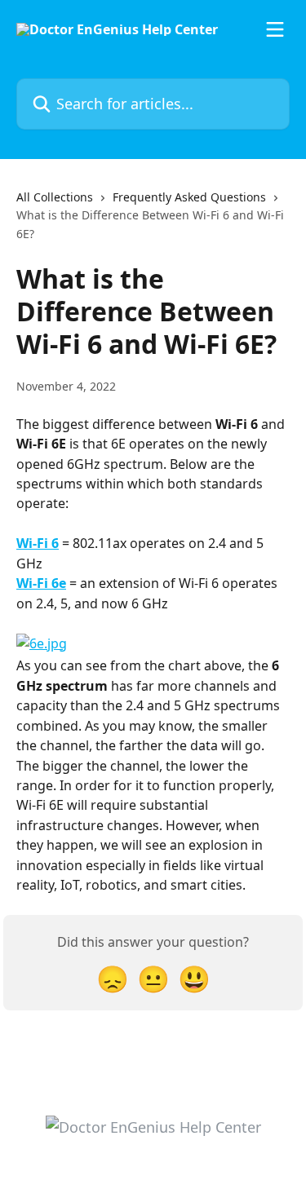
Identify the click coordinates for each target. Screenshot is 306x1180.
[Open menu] (275, 29)
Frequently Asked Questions (189, 197)
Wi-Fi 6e (41, 583)
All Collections (54, 197)
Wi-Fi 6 (37, 543)
